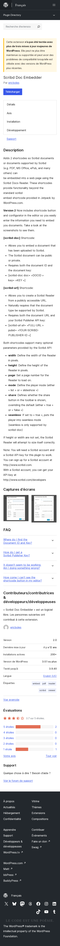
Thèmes (37, 807)
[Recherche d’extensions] (38, 26)
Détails (11, 104)
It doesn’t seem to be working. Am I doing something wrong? (22, 566)
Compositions (40, 819)
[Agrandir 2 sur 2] (52, 499)
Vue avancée (11, 699)
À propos (8, 801)
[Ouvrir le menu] (54, 5)
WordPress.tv (13, 852)
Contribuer (38, 829)
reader (51, 683)
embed (36, 683)
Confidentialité (12, 819)
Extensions (38, 813)
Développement (16, 130)
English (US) (50, 676)
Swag (37, 847)
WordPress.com (14, 863)
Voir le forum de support (18, 780)
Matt (8, 869)
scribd (43, 690)
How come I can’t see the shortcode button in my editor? (22, 579)
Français (16, 895)
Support (11, 138)
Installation (13, 121)
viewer (51, 690)
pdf (44, 683)
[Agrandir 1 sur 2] (24, 499)
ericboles (13, 82)
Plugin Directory (12, 15)
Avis (9, 113)
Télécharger (13, 91)
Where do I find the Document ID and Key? (17, 541)
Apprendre (9, 829)
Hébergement (11, 813)
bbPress (10, 875)
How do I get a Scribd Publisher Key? (16, 554)
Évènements (39, 835)
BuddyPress (12, 880)
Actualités (9, 807)
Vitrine (35, 801)
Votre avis (9, 756)
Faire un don (41, 841)
